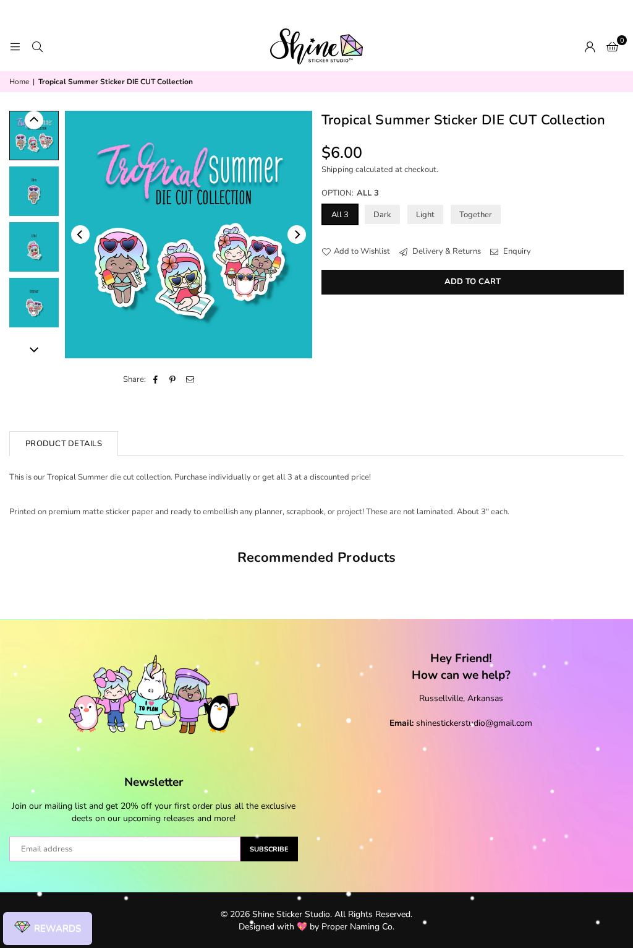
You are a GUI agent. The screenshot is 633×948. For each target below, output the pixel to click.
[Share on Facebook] (155, 379)
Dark (382, 214)
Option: (350, 193)
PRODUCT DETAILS (63, 443)
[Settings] (590, 46)
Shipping (337, 169)
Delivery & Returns (445, 251)
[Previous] (80, 234)
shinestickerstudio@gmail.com (474, 723)
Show (47, 929)
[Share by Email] (190, 379)
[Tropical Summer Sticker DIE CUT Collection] (34, 135)
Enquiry (516, 251)
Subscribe (269, 849)
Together (475, 214)
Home (19, 82)
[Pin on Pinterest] (172, 379)
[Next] (296, 234)
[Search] (37, 46)
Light (425, 214)
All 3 (340, 214)
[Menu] (15, 46)
